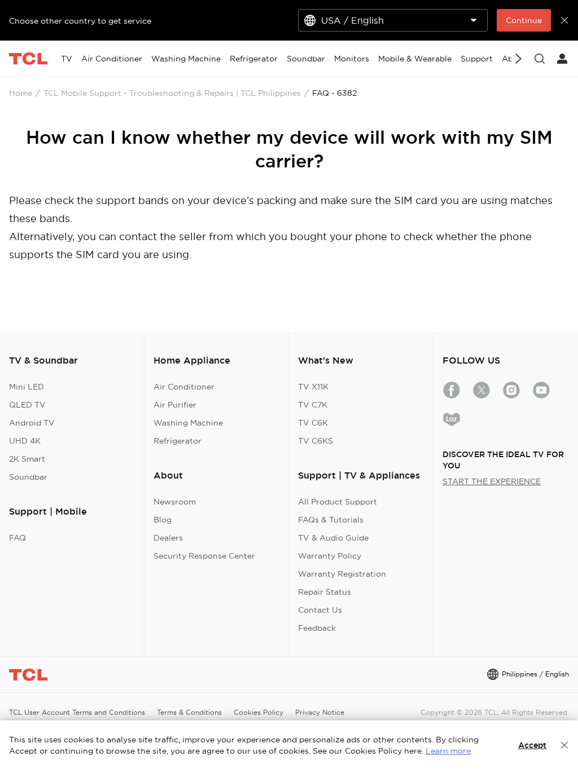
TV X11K (313, 387)
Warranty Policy (329, 556)
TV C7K (312, 405)
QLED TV (27, 405)
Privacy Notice (319, 712)
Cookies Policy (258, 712)
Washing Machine (188, 423)
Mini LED (26, 387)
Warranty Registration (342, 574)
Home (20, 93)
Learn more (448, 751)
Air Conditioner (184, 387)
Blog (163, 520)
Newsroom (175, 502)
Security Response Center (204, 556)
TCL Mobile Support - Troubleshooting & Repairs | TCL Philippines (172, 93)
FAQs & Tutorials (331, 520)
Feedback (317, 628)
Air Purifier (175, 405)
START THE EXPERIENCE (492, 481)
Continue (524, 20)
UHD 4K (25, 441)
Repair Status (324, 592)
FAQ (17, 538)
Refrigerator (178, 441)
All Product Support (337, 502)
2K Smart (27, 459)
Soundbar (28, 477)
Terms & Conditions (189, 712)
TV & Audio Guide (333, 538)
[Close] (564, 745)
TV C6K (313, 423)
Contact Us (320, 610)
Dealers (168, 538)
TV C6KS (315, 441)
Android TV (32, 423)
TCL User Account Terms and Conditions (77, 712)
